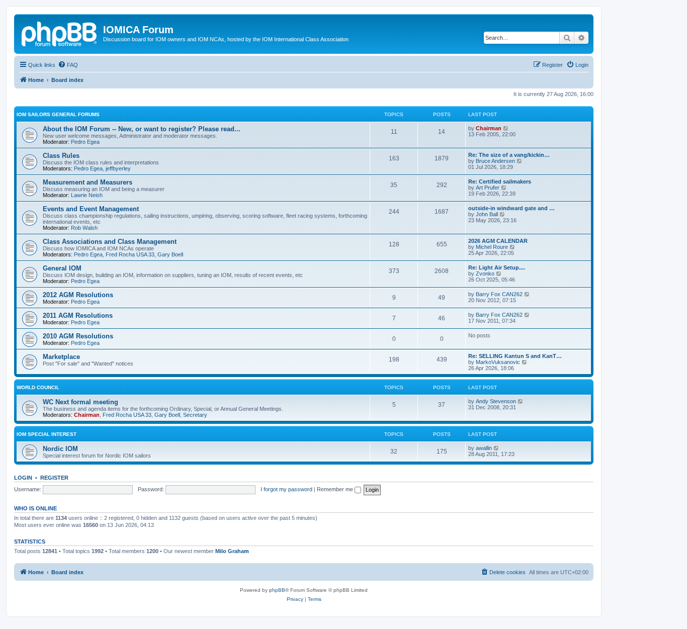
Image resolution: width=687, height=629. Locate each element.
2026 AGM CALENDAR (498, 241)
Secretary (195, 415)
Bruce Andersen (495, 161)
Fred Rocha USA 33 (130, 254)
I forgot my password (286, 489)
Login (23, 478)
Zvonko (485, 274)
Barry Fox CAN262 (499, 294)
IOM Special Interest (46, 434)
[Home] (60, 33)
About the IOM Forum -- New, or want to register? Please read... (141, 129)
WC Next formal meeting (80, 402)
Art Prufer (487, 188)
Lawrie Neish (87, 195)
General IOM (62, 268)
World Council (38, 387)
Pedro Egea (85, 142)
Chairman (488, 128)
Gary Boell (170, 254)
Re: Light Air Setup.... (496, 267)
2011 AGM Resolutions (78, 315)
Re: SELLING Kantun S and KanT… (515, 356)
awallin (484, 448)
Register (54, 478)
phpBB (277, 590)
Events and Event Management (91, 209)
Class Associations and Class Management (110, 241)
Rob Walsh (84, 228)
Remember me (336, 489)
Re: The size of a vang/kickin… (509, 155)
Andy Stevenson (496, 401)
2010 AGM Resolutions (78, 336)
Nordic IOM (60, 449)
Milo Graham (232, 551)
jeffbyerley (118, 168)
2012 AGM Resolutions (78, 295)
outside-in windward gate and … (511, 208)
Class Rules (61, 155)
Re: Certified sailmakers (499, 181)
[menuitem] (68, 65)
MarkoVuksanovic (498, 362)
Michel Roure (492, 247)
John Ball (487, 214)
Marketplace (61, 357)
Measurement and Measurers (87, 182)
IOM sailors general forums (58, 114)
